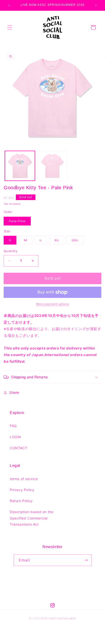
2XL (78, 241)
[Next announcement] (96, 5)
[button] (9, 27)
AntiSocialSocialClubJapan (58, 618)
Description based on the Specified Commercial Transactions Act (31, 518)
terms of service (24, 479)
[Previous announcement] (9, 5)
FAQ (13, 426)
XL (59, 241)
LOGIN (15, 437)
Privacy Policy (22, 490)
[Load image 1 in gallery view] (20, 166)
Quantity (10, 251)
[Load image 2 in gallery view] (52, 166)
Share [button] (14, 392)
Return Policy (21, 501)
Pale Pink (20, 222)
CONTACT (18, 448)
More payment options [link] (52, 304)
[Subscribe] (86, 560)
